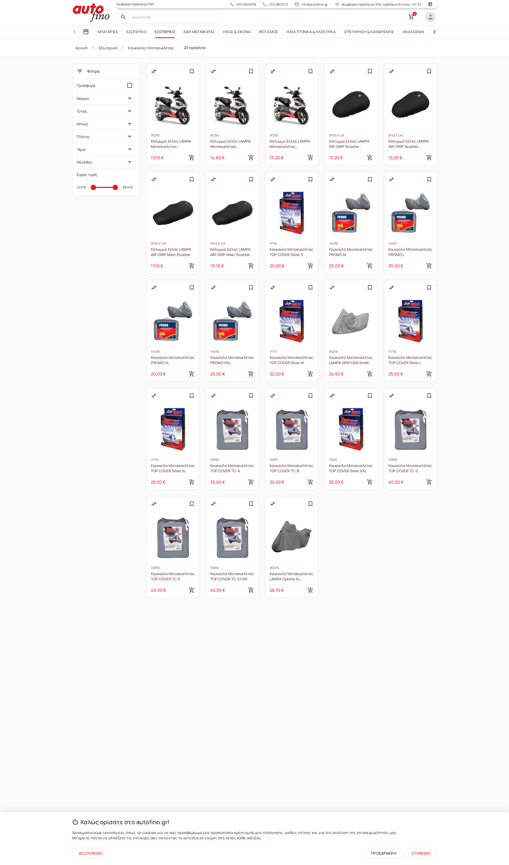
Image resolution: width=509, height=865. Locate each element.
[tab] (85, 31)
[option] (104, 85)
